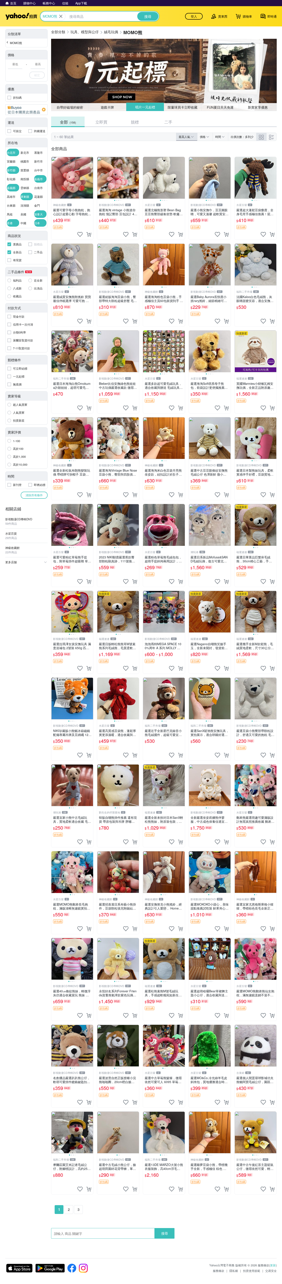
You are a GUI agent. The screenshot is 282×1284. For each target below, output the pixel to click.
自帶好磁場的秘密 (70, 107)
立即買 (101, 122)
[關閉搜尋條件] (60, 16)
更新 (273, 1265)
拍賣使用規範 (251, 1271)
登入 (194, 16)
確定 (37, 75)
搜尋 (164, 1233)
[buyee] (26, 109)
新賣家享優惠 (258, 107)
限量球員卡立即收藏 (183, 107)
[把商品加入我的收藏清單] (80, 234)
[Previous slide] (100, 177)
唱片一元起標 (145, 107)
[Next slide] (136, 177)
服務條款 (218, 1271)
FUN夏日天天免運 (220, 107)
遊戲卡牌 (107, 107)
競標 (135, 122)
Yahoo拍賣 (21, 16)
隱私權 (233, 1271)
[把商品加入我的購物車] (88, 234)
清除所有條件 (34, 495)
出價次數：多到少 (242, 137)
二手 (168, 122)
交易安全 (271, 1271)
